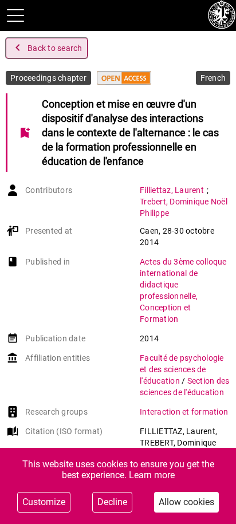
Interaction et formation (184, 411)
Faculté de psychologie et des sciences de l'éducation (182, 369)
